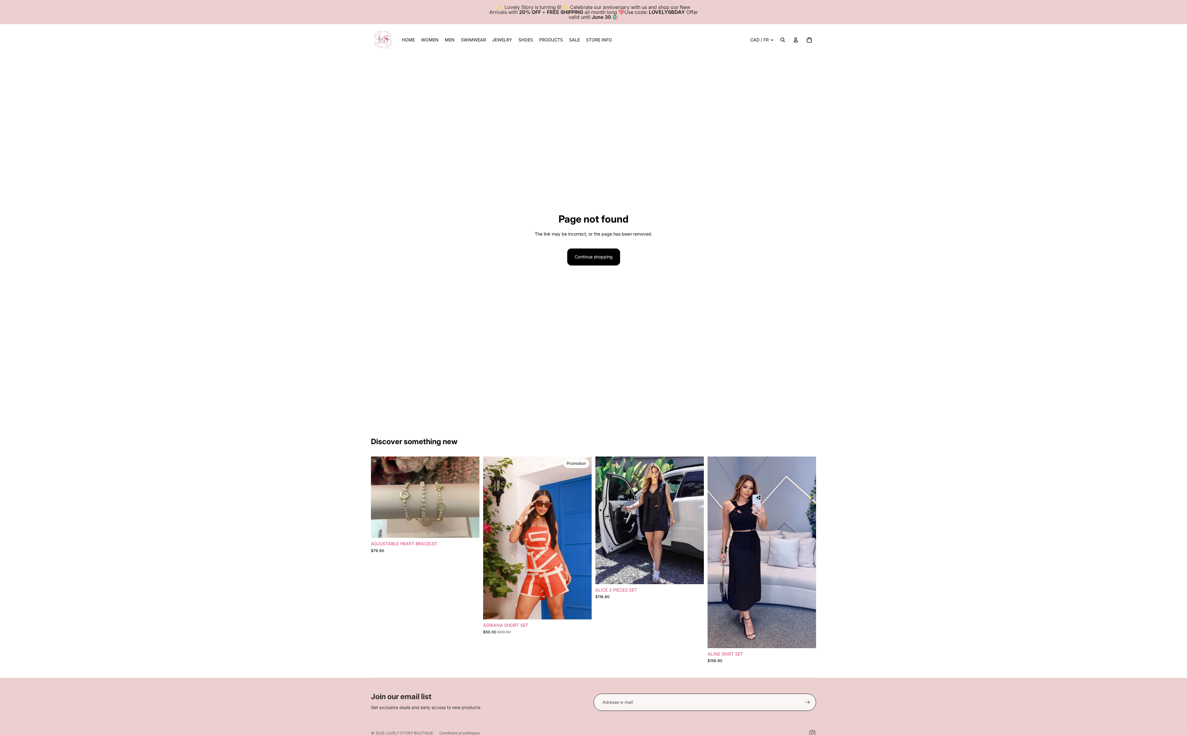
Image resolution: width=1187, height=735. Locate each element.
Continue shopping (594, 256)
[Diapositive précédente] (380, 497)
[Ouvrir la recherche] (782, 40)
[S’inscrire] (807, 702)
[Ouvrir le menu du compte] (795, 40)
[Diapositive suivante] (470, 497)
